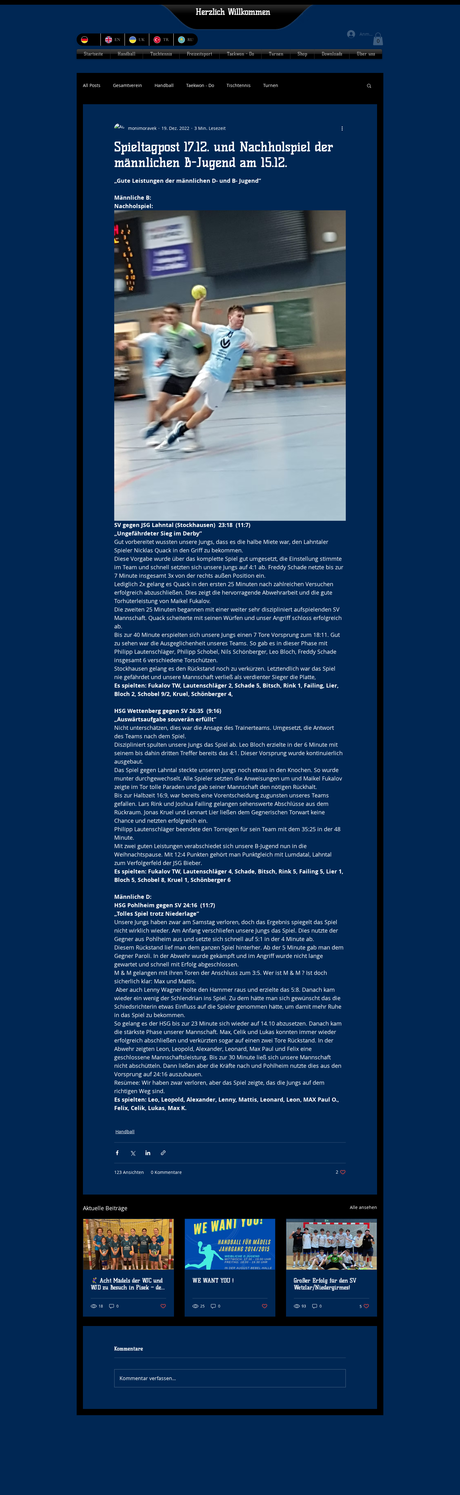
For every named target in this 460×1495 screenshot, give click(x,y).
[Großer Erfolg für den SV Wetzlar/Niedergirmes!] (331, 1244)
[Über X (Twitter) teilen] (132, 1153)
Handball (164, 85)
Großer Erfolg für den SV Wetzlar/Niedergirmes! (325, 1284)
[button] (378, 39)
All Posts (91, 85)
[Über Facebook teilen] (117, 1153)
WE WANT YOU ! (213, 1280)
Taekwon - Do (200, 85)
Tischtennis (239, 85)
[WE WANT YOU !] (230, 1244)
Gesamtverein (127, 85)
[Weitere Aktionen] (342, 128)
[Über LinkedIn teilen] (148, 1153)
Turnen (270, 85)
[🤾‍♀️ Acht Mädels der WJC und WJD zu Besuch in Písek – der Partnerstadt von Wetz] (128, 1244)
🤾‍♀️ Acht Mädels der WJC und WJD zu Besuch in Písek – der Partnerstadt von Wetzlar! (127, 1284)
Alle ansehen (363, 1207)
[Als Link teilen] (163, 1153)
